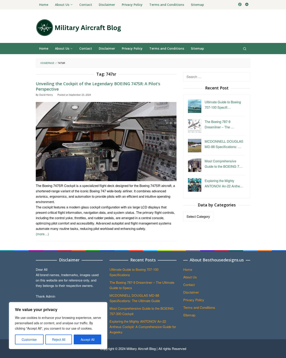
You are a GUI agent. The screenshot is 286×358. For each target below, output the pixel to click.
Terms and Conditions (199, 307)
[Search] (244, 48)
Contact (189, 284)
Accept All (88, 339)
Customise (29, 339)
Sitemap (189, 315)
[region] (58, 325)
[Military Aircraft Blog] (78, 27)
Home (187, 269)
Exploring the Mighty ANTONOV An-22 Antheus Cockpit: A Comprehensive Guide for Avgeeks (142, 326)
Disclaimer (191, 292)
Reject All (58, 339)
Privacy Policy (193, 299)
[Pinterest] (239, 4)
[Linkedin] (246, 4)
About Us (190, 277)
